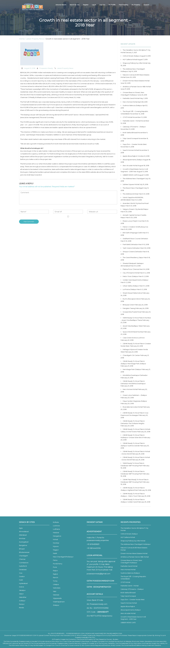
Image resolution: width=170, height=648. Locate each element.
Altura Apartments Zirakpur (133, 160)
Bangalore (23, 545)
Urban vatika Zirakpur (131, 286)
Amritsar (22, 538)
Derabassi (22, 569)
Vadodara (56, 588)
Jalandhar (22, 597)
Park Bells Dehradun (130, 244)
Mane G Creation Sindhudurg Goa (135, 227)
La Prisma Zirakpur (129, 289)
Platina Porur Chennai (131, 269)
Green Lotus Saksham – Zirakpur (135, 395)
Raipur (55, 570)
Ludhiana (56, 529)
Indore (21, 587)
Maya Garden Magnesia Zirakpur (135, 401)
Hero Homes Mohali (130, 102)
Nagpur (56, 550)
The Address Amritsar (131, 194)
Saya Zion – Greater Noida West (135, 144)
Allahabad (23, 535)
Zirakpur (56, 605)
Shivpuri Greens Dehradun (132, 251)
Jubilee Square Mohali (131, 184)
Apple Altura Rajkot (130, 156)
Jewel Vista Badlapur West (132, 326)
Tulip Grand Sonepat (130, 138)
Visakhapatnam (59, 602)
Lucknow (56, 526)
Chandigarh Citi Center (131, 355)
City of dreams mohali (131, 273)
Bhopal (22, 549)
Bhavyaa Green (128, 305)
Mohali (55, 539)
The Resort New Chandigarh (133, 188)
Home (21, 39)
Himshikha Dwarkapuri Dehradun (135, 375)
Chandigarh (23, 556)
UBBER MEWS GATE (130, 175)
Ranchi (55, 577)
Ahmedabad (24, 531)
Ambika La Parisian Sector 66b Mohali (137, 86)
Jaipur (21, 594)
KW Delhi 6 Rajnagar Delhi (132, 233)
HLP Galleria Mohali (130, 59)
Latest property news (65, 68)
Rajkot (55, 574)
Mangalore (57, 536)
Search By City (75, 5)
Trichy (55, 581)
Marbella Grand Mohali (131, 98)
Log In (94, 5)
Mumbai (56, 543)
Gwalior (22, 576)
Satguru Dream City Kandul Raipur (135, 209)
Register (85, 5)
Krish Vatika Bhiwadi (130, 132)
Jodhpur (22, 601)
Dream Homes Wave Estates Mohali (136, 81)
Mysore (56, 546)
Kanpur (22, 604)
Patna (55, 560)
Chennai (22, 559)
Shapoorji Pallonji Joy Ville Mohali (135, 63)
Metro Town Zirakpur (130, 276)
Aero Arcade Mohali (130, 165)
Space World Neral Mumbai (133, 332)
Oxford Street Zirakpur (131, 56)
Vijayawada (57, 598)
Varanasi (56, 595)
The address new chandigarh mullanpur (136, 544)
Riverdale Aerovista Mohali (133, 407)
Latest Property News (35, 39)
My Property (136, 5)
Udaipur (56, 584)
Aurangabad (23, 542)
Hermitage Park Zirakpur (132, 369)
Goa (20, 573)
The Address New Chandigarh (134, 178)
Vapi (54, 591)
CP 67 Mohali (127, 117)
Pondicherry (57, 564)
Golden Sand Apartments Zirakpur (135, 280)
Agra (21, 528)
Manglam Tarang (129, 308)
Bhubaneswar (24, 552)
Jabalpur (22, 590)
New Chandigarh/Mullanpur (63, 557)
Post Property (123, 5)
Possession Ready (46, 68)
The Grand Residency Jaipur (133, 257)
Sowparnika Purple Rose (132, 312)
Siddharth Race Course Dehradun (135, 238)
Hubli (21, 580)
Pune (55, 567)
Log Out (102, 5)
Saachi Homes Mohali (131, 150)
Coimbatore (23, 563)
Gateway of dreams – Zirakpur (134, 127)
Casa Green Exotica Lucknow (134, 338)
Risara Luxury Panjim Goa (132, 221)
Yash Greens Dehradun (131, 248)
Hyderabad (23, 583)
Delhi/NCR (23, 566)
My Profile (112, 5)
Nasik (55, 553)
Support (146, 5)
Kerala (21, 607)
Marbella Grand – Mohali (132, 121)
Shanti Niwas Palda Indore (132, 293)
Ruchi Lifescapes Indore (132, 299)
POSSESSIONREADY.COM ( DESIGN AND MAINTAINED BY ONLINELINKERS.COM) (94, 633)
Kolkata (56, 522)
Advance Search (61, 5)
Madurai (56, 532)
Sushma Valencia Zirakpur (132, 105)
